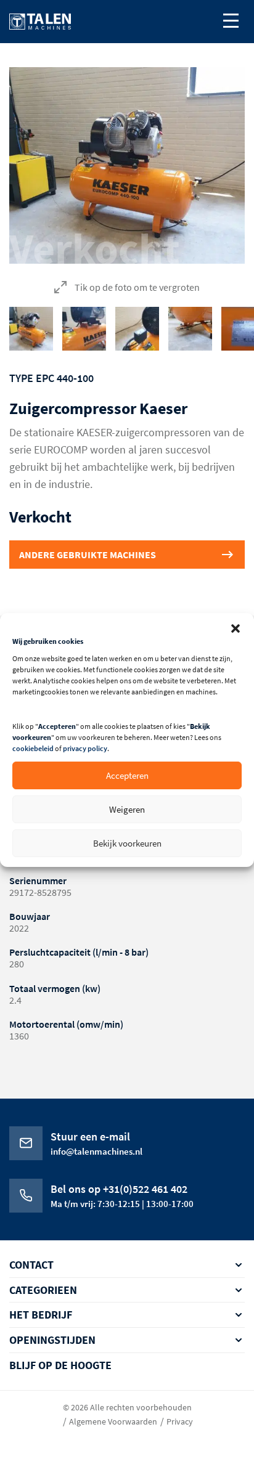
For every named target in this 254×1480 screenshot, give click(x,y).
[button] (235, 628)
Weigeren (127, 809)
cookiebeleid (33, 748)
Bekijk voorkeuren (127, 843)
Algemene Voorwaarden (113, 1421)
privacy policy (85, 748)
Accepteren (127, 775)
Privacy (179, 1421)
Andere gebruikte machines (87, 554)
